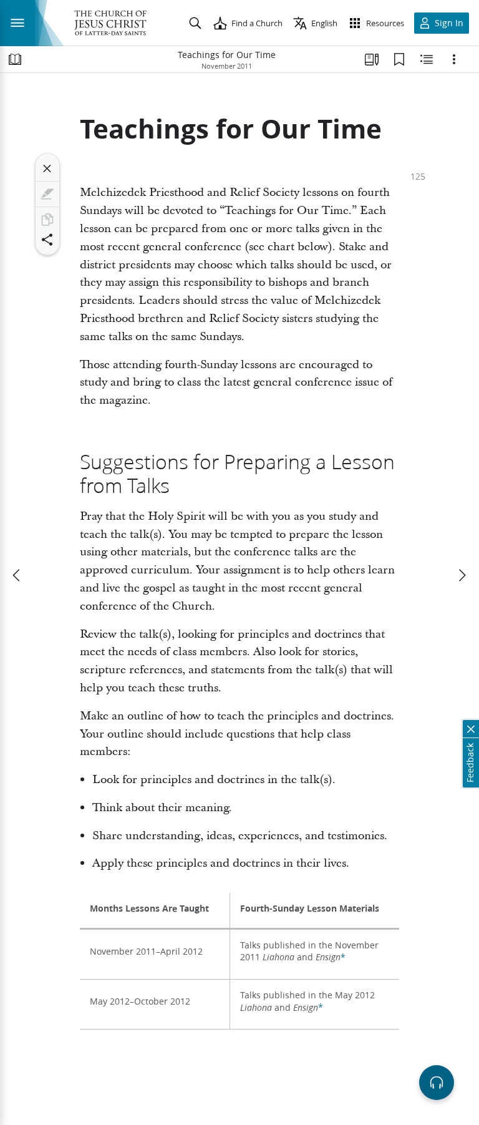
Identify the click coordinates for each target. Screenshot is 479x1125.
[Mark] (47, 194)
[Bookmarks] (399, 59)
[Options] (454, 59)
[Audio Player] (436, 1082)
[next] (461, 575)
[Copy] (47, 220)
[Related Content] (426, 59)
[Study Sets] (371, 59)
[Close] (47, 168)
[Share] (47, 240)
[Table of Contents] (15, 59)
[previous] (17, 575)
